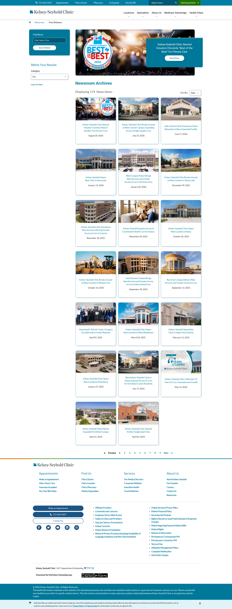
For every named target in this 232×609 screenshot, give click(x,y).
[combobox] (49, 40)
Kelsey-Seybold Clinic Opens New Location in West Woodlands (138, 331)
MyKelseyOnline (188, 3)
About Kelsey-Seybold (177, 479)
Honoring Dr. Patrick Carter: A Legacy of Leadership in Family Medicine (96, 331)
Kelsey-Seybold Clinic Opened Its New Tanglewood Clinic (138, 430)
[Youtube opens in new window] (58, 527)
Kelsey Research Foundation (107, 530)
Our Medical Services (133, 479)
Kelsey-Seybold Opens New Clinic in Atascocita (96, 179)
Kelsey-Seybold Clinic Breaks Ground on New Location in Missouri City (95, 281)
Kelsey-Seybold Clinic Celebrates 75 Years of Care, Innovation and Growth (181, 380)
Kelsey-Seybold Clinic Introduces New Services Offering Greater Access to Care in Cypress (95, 230)
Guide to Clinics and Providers (108, 518)
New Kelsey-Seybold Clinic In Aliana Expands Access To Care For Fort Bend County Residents (138, 380)
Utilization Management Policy (164, 547)
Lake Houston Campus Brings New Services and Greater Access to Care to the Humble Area (138, 281)
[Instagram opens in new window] (77, 527)
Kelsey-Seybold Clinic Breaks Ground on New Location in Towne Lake (181, 179)
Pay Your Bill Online (48, 491)
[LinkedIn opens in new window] (67, 527)
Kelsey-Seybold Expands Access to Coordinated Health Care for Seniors (138, 230)
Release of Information (161, 533)
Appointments (62, 3)
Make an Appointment (49, 479)
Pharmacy (98, 3)
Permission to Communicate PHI (165, 536)
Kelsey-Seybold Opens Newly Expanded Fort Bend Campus (96, 430)
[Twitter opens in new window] (48, 527)
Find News (38, 34)
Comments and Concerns (106, 511)
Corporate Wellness (133, 483)
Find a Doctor (81, 3)
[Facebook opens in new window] (39, 527)
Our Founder (172, 483)
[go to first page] (105, 453)
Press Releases (55, 22)
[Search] (176, 3)
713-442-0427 (44, 3)
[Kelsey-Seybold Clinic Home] (53, 13)
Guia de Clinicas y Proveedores (109, 522)
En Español (114, 3)
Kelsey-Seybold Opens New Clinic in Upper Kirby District (181, 331)
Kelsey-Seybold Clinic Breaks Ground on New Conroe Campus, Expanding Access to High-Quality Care (138, 127)
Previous (112, 453)
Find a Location (88, 483)
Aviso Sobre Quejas (159, 555)
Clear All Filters (37, 85)
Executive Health (131, 487)
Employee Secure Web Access (108, 515)
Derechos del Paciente (161, 515)
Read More (175, 58)
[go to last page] (171, 453)
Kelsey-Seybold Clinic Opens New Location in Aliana (181, 230)
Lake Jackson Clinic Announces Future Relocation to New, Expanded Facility (181, 127)
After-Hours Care (47, 483)
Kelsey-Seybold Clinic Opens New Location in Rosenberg (96, 380)
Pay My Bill (131, 3)
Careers (170, 487)
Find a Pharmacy (89, 487)
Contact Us (171, 491)
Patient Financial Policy (161, 511)
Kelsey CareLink (102, 526)
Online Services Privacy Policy (164, 507)
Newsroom (39, 22)
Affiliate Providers (103, 507)
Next (166, 453)
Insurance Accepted (48, 487)
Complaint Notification (161, 551)
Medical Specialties (90, 491)
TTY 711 (90, 568)
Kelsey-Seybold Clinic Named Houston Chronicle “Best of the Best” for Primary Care (96, 127)
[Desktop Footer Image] (54, 465)
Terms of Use (157, 544)
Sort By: (184, 92)
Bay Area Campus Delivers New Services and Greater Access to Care (181, 281)
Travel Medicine (131, 491)
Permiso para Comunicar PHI (164, 540)
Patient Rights (157, 529)
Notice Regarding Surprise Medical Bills (168, 525)
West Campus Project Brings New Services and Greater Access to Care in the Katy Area (138, 178)
